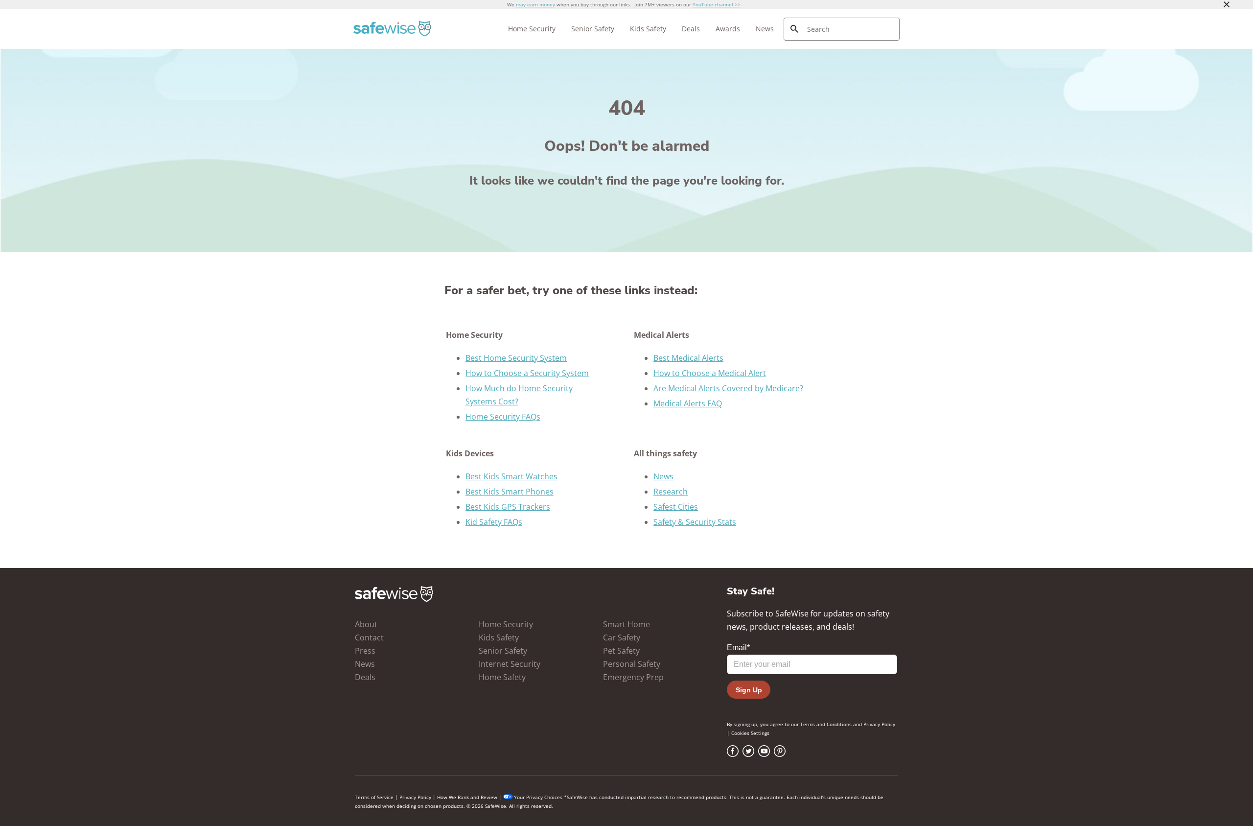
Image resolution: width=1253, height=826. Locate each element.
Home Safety (502, 677)
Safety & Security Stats (694, 522)
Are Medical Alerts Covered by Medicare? (728, 388)
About (366, 624)
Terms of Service (374, 797)
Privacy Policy (879, 724)
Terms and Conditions (826, 724)
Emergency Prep (633, 677)
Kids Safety (648, 28)
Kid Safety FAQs (493, 522)
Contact (369, 637)
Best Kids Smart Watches (511, 476)
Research (670, 491)
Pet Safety (621, 650)
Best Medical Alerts (688, 358)
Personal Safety (631, 664)
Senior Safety (592, 28)
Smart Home (626, 624)
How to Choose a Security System (527, 373)
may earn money (535, 4)
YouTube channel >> (717, 4)
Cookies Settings (750, 733)
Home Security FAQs (502, 416)
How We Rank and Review (467, 797)
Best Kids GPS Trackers (507, 506)
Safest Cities (675, 506)
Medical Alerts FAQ (687, 403)
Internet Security (509, 664)
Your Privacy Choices (538, 797)
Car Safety (621, 637)
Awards (728, 28)
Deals (691, 28)
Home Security (532, 28)
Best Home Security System (516, 358)
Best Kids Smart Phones (509, 491)
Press (365, 650)
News (765, 28)
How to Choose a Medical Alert (709, 373)
